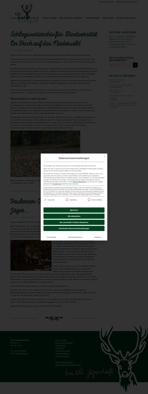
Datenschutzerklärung (79, 182)
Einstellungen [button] (57, 184)
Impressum (97, 237)
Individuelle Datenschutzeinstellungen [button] (74, 228)
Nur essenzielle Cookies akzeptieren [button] (74, 222)
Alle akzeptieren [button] (74, 216)
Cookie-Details (51, 237)
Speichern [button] (74, 210)
